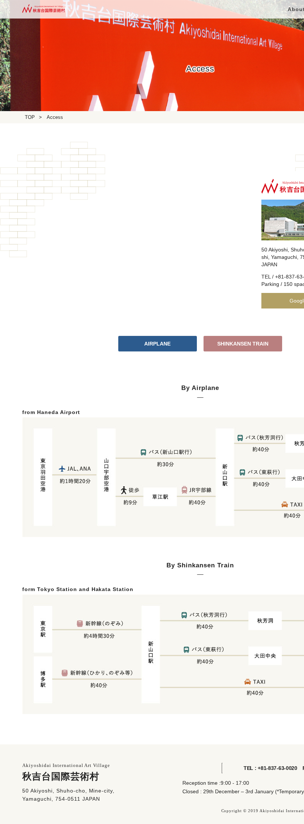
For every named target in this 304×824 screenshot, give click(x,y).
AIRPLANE (157, 344)
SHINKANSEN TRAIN (242, 344)
